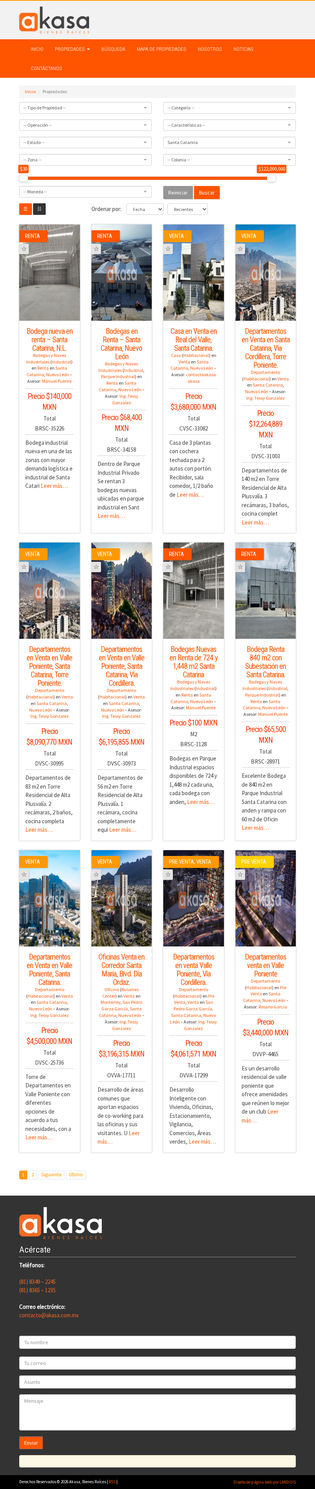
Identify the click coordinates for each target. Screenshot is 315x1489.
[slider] (23, 178)
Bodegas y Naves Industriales (46, 358)
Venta (184, 362)
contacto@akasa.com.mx (49, 1315)
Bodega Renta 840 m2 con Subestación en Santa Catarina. (265, 662)
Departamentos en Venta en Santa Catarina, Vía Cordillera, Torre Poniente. (266, 348)
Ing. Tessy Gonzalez (125, 399)
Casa (176, 355)
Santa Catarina (268, 385)
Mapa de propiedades (161, 49)
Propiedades (70, 49)
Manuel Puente (56, 381)
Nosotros (210, 49)
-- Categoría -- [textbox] (180, 108)
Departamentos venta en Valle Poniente (265, 965)
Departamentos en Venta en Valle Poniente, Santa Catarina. (49, 969)
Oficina (111, 989)
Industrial (61, 362)
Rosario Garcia (273, 1007)
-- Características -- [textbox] (186, 125)
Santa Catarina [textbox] (182, 142)
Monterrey (111, 1002)
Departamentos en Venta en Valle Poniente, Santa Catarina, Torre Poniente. (49, 666)
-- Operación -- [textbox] (37, 125)
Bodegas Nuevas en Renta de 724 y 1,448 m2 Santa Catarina (193, 662)
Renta (43, 368)
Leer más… (54, 485)
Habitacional (196, 355)
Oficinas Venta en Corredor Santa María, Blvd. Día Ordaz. (121, 969)
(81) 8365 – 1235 (37, 1290)
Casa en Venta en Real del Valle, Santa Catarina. (194, 340)
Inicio (37, 49)
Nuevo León (57, 374)
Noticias (244, 49)
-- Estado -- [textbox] (34, 142)
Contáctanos (46, 68)
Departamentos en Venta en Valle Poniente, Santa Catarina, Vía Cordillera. (121, 666)
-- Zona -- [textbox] (32, 159)
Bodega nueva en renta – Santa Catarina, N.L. (50, 340)
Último (76, 1174)
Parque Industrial (118, 376)
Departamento (265, 372)
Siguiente (51, 1174)
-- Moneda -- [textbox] (35, 191)
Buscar (207, 192)
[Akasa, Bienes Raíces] (54, 19)
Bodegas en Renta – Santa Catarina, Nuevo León (121, 344)
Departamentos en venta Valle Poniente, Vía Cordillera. (193, 969)
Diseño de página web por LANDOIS (265, 1482)
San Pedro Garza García (122, 1005)
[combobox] (85, 108)
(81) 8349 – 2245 (37, 1281)
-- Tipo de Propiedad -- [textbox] (44, 108)
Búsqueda (113, 49)
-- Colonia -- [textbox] (178, 159)
